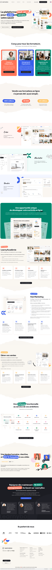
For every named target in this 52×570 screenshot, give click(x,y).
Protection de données (23, 556)
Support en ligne (41, 555)
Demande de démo (6, 560)
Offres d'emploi (32, 555)
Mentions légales (22, 554)
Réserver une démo (5, 27)
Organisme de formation (33, 551)
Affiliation (31, 556)
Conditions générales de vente (24, 555)
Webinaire (21, 551)
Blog (39, 551)
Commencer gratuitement (17, 27)
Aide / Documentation (41, 554)
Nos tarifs (40, 547)
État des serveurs (32, 554)
